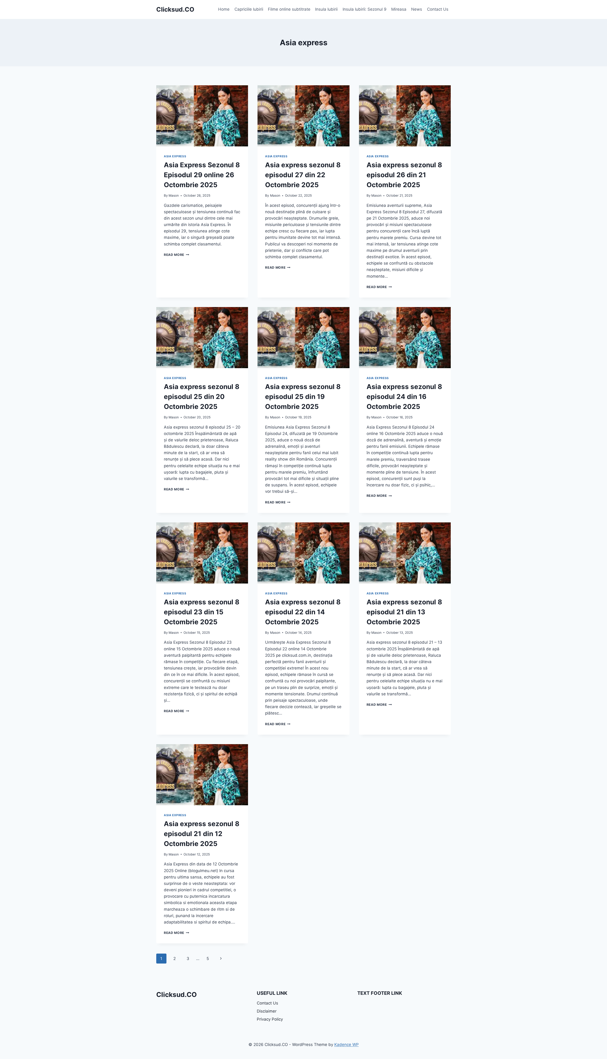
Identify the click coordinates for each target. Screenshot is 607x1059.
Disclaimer (266, 1011)
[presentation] (202, 115)
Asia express (175, 156)
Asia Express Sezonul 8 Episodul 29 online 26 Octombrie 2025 (202, 175)
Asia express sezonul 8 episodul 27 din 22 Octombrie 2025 (303, 175)
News (416, 9)
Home (224, 9)
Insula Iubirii (326, 9)
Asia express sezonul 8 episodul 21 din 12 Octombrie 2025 (201, 834)
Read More (176, 255)
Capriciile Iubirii (249, 9)
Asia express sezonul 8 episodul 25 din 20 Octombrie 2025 (201, 397)
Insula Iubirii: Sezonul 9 (364, 9)
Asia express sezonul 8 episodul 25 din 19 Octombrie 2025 (303, 397)
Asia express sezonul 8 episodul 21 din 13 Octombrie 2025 (404, 612)
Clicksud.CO (176, 995)
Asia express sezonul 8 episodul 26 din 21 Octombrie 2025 (404, 175)
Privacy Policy (270, 1019)
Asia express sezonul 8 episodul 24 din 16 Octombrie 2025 (404, 397)
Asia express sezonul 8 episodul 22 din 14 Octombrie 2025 (303, 612)
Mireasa (398, 9)
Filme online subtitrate (289, 9)
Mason (174, 195)
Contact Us (437, 9)
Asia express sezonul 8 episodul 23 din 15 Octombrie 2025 (201, 612)
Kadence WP (346, 1044)
